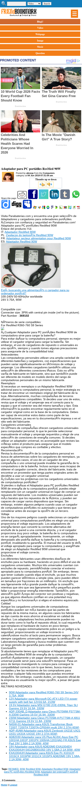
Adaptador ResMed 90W (20, 231)
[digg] (17, 208)
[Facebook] (33, 198)
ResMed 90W (33, 769)
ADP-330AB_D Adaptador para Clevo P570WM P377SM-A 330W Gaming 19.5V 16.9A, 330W (45, 713)
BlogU (40, 21)
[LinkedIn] (55, 198)
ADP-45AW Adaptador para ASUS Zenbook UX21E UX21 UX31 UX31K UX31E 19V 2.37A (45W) (44, 732)
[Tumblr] (65, 198)
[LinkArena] (61, 208)
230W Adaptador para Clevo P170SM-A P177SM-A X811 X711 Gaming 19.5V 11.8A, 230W (44, 719)
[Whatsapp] (76, 198)
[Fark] (52, 208)
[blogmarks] (57, 208)
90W (22, 769)
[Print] (74, 208)
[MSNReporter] (39, 208)
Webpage (40, 34)
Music (40, 46)
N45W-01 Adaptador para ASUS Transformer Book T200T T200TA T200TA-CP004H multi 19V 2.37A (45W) (44, 726)
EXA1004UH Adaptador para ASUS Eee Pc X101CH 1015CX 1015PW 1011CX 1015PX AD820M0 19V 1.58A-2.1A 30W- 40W (44, 756)
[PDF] (79, 208)
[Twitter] (44, 198)
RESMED (13, 769)
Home (4, 785)
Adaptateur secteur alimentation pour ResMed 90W (38, 238)
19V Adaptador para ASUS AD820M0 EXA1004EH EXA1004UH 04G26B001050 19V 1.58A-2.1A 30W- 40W (44, 748)
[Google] (44, 208)
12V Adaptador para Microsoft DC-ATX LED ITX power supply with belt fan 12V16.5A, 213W (43, 700)
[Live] (35, 208)
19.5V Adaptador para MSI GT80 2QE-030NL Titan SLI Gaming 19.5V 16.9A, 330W (43, 706)
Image (40, 40)
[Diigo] (6, 208)
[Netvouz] (70, 208)
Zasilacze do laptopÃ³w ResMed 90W (29, 235)
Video (40, 28)
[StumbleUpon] (48, 208)
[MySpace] (27, 208)
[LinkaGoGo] (65, 208)
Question (40, 53)
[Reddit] (22, 198)
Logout (13, 785)
